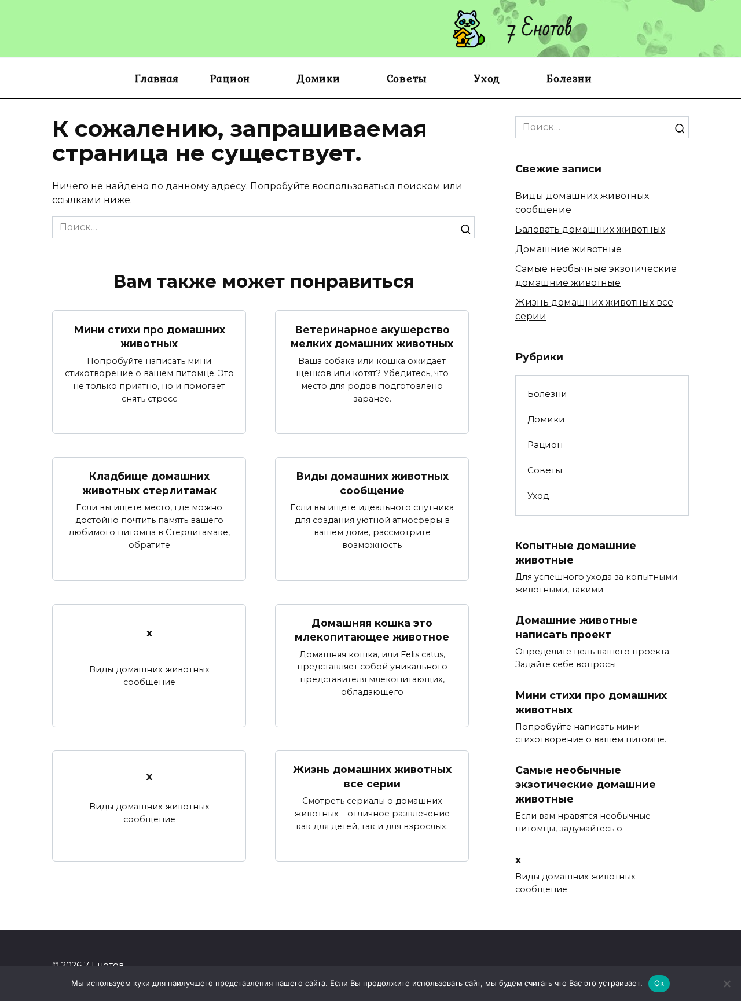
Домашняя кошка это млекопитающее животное (372, 630)
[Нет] (726, 983)
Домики (318, 78)
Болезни (569, 78)
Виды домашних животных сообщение (372, 483)
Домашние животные (568, 249)
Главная (156, 78)
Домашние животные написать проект (576, 627)
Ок (659, 983)
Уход (487, 78)
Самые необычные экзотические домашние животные (585, 784)
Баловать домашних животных (590, 229)
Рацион (230, 78)
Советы (407, 78)
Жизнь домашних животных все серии (372, 776)
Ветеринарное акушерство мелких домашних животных (372, 336)
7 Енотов (540, 28)
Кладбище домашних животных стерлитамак (149, 483)
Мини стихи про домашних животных (149, 336)
